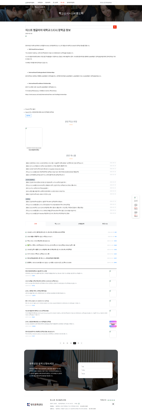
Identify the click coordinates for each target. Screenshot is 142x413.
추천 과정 (105, 223)
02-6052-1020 (84, 406)
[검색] (115, 2)
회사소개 (52, 400)
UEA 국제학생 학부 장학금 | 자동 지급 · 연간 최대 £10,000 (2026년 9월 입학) (58, 172)
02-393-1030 (92, 408)
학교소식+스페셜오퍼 (40, 7)
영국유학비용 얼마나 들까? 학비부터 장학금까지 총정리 (46, 201)
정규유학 (47, 2)
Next (26, 112)
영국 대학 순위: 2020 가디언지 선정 (41, 194)
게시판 (62, 2)
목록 (29, 115)
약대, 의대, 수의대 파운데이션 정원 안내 (38, 241)
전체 (35, 223)
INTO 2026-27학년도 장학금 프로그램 (38, 254)
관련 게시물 (71, 155)
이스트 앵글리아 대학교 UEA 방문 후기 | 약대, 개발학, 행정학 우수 (49, 166)
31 (63, 343)
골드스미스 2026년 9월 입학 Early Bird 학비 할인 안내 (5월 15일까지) (56, 210)
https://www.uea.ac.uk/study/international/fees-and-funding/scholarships (46, 94)
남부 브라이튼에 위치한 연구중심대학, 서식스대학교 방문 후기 (48, 182)
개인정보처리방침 (61, 400)
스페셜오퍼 (81, 223)
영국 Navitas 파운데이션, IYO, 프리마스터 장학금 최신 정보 (53, 213)
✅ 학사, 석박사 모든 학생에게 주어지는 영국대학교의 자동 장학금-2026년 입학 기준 (51, 245)
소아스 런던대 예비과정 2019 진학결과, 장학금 (41, 112)
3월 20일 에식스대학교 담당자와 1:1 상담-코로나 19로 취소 (48, 191)
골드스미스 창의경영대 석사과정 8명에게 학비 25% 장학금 (53, 204)
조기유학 (55, 2)
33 (71, 343)
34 (74, 343)
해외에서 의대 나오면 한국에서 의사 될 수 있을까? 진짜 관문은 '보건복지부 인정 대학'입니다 (57, 163)
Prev (26, 109)
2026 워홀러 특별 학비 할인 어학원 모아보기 (39, 236)
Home (26, 7)
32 (67, 343)
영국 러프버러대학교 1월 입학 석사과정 (36, 271)
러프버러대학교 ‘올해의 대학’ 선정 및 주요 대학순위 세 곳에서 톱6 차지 (57, 185)
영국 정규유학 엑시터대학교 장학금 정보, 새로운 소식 (39, 331)
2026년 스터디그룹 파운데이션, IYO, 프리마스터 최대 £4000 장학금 (46, 232)
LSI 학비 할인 (31, 109)
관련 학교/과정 (71, 121)
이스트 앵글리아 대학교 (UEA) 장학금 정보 (37, 311)
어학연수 (40, 2)
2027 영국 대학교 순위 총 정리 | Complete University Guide (47, 169)
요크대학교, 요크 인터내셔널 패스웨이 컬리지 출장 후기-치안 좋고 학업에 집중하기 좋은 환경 (57, 207)
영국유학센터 (70, 2)
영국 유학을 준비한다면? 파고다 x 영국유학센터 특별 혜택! (43, 258)
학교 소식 (57, 223)
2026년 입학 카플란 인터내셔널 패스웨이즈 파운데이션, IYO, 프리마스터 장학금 (49, 249)
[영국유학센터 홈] (29, 2)
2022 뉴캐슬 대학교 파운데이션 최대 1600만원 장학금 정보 (41, 281)
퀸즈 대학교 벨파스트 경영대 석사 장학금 (37, 301)
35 (78, 343)
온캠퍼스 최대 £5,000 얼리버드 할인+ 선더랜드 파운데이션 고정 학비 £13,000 (49, 262)
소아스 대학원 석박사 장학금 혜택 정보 (36, 291)
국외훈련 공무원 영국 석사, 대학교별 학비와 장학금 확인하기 (48, 175)
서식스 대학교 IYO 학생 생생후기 (39, 188)
